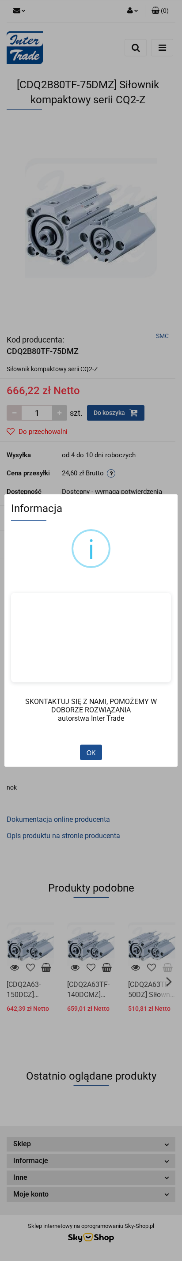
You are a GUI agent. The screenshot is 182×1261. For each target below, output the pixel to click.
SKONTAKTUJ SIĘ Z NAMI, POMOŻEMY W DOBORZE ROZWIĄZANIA (91, 705)
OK (91, 752)
